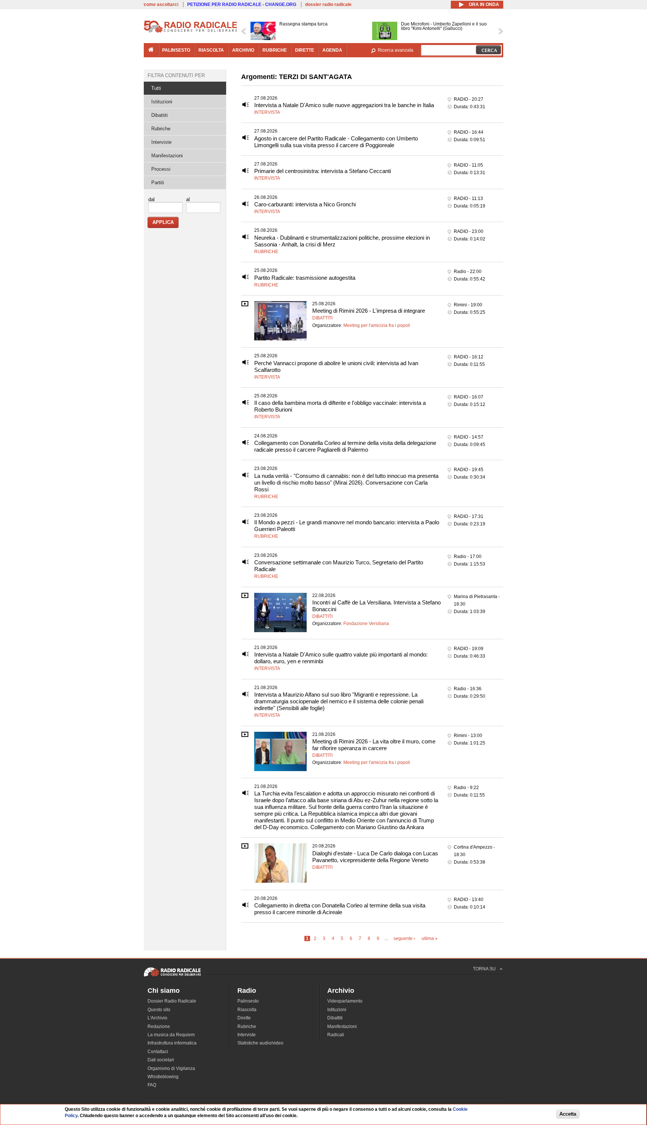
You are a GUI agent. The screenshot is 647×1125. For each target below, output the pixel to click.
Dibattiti (322, 318)
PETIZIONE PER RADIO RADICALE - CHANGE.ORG (241, 4)
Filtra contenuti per (176, 75)
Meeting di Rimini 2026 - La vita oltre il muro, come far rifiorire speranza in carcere (373, 744)
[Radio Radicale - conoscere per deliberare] (172, 976)
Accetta (567, 1114)
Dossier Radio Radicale (172, 1001)
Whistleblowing (163, 1076)
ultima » (430, 938)
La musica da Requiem (171, 1034)
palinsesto (176, 50)
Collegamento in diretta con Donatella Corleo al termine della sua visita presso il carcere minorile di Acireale (339, 908)
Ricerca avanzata (395, 50)
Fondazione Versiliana (366, 623)
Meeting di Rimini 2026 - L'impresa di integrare (368, 310)
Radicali (335, 1034)
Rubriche (266, 251)
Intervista (267, 112)
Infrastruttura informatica (172, 1043)
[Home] (190, 31)
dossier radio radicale (328, 4)
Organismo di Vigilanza (171, 1068)
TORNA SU (484, 968)
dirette (304, 50)
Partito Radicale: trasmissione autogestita (304, 278)
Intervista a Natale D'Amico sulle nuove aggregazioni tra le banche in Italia (344, 105)
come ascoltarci (161, 4)
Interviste (161, 142)
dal (151, 199)
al (188, 199)
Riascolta (246, 1009)
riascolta (211, 50)
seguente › (404, 938)
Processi (160, 169)
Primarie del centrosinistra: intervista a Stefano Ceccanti (322, 171)
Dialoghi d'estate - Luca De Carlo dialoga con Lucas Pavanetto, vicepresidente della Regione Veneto (375, 856)
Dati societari (161, 1059)
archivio (243, 50)
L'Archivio (157, 1018)
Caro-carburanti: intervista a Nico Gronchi (305, 204)
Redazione (159, 1026)
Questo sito (159, 1009)
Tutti (156, 88)
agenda (332, 50)
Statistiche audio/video (260, 1043)
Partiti (157, 182)
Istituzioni (161, 101)
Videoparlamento (344, 1001)
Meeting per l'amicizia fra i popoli (376, 325)
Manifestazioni (167, 155)
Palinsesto (248, 1001)
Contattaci (158, 1051)
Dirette (244, 1018)
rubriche (274, 50)
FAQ (152, 1085)
